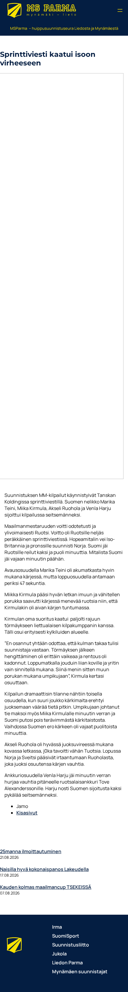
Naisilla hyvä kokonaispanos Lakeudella (44, 869)
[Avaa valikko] (120, 10)
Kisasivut (27, 812)
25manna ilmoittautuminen (30, 851)
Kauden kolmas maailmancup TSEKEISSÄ (45, 887)
